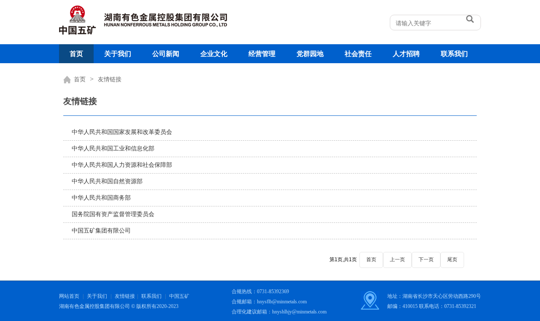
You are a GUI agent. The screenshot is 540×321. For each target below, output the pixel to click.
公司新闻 (165, 53)
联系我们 (454, 53)
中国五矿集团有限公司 (101, 230)
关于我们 (117, 53)
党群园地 (310, 53)
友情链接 (110, 79)
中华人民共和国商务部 (101, 198)
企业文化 (213, 53)
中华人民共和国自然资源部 (107, 181)
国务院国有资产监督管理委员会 (113, 214)
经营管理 (261, 53)
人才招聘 (406, 53)
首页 (76, 53)
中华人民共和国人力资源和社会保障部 (122, 165)
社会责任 (358, 53)
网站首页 (69, 296)
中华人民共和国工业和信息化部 (113, 148)
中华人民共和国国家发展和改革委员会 (122, 132)
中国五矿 (179, 296)
